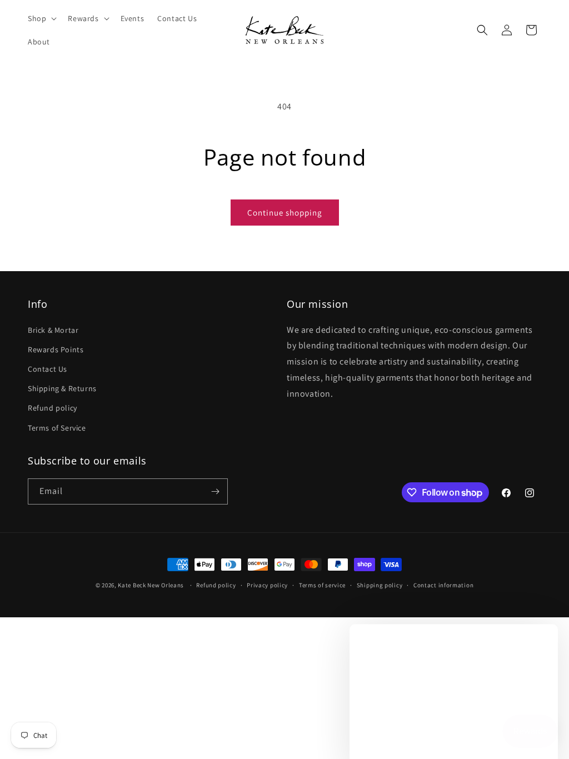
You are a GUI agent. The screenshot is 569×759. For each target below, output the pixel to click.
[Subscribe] (215, 491)
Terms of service (322, 585)
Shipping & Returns (62, 388)
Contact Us (47, 369)
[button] (41, 18)
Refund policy (52, 408)
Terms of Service (57, 428)
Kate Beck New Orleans (151, 585)
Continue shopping (284, 212)
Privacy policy (267, 585)
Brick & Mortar (53, 330)
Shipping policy (380, 585)
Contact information (443, 585)
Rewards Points (55, 349)
